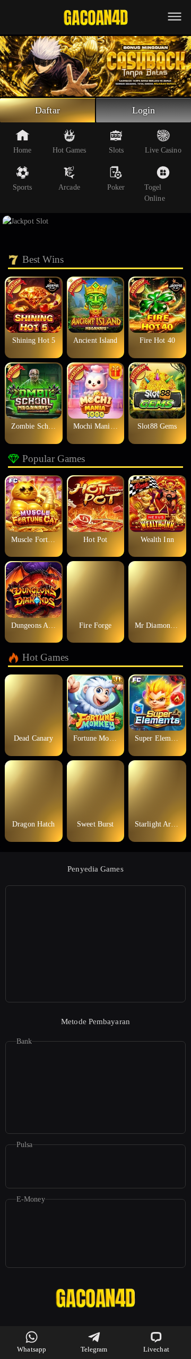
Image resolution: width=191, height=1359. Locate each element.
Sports (22, 187)
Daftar (47, 110)
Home (22, 150)
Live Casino (163, 150)
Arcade (69, 187)
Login (143, 110)
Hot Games (69, 150)
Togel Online (154, 192)
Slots (116, 150)
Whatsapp (31, 1349)
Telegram (94, 1349)
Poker (116, 187)
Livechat (156, 1349)
